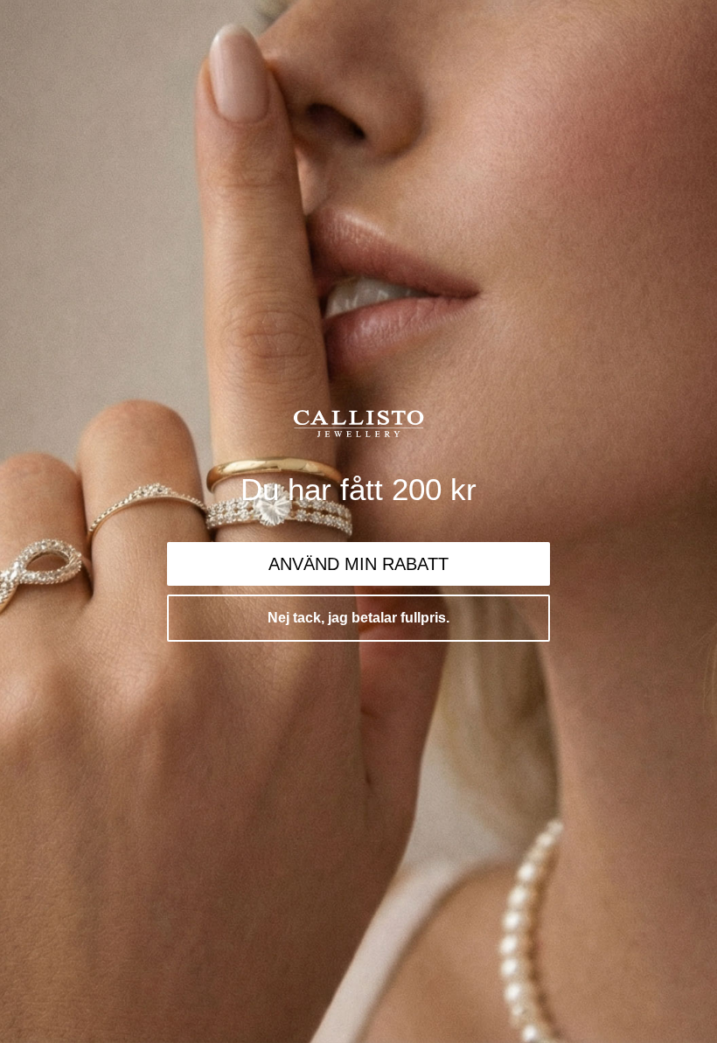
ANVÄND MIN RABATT (358, 564)
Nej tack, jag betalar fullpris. (358, 617)
